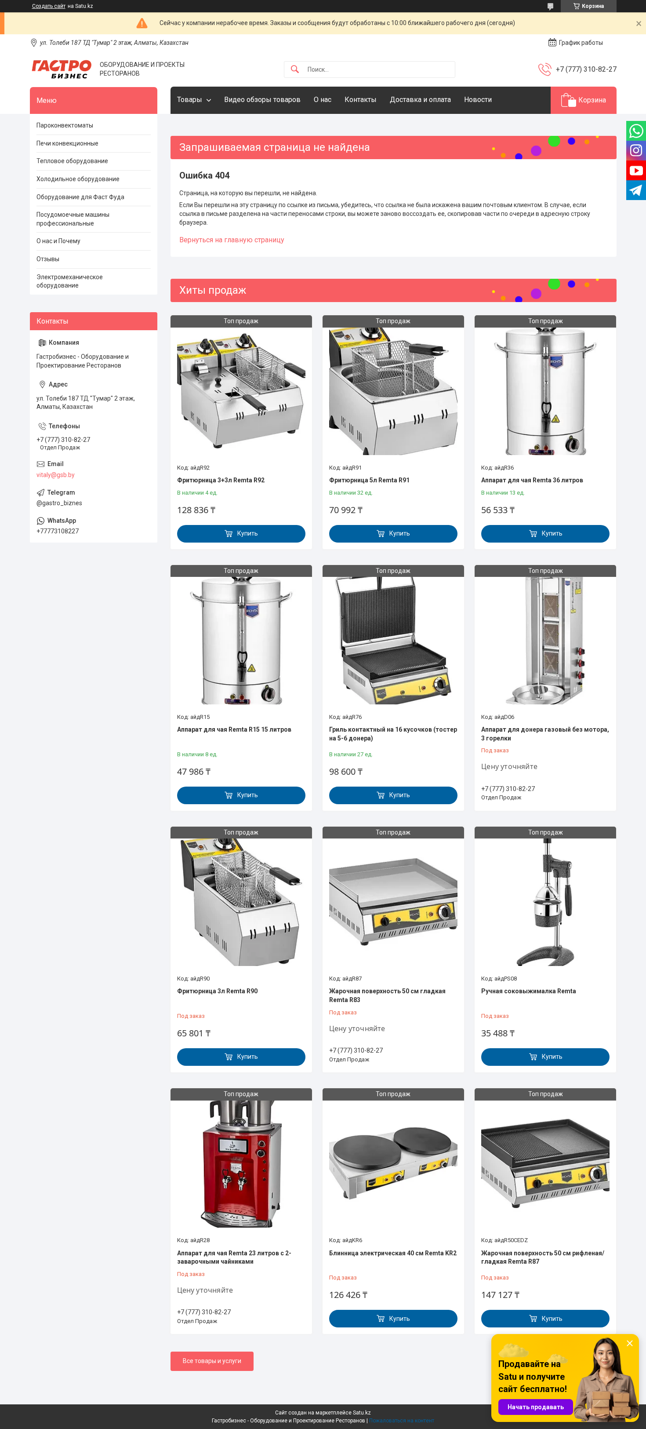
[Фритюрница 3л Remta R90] (241, 902)
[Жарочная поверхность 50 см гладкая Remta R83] (393, 902)
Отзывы (47, 258)
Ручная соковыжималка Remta (528, 991)
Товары (189, 99)
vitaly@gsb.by (55, 474)
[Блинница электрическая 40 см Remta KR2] (393, 1163)
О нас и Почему (58, 240)
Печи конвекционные (67, 143)
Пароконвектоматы (64, 125)
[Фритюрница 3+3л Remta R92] (241, 390)
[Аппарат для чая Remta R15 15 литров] (241, 640)
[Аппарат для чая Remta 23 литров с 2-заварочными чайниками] (241, 1163)
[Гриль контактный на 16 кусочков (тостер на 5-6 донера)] (393, 640)
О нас (322, 99)
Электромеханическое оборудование (69, 281)
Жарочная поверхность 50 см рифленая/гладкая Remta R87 (542, 1257)
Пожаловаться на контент (401, 1421)
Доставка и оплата (420, 99)
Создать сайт (48, 6)
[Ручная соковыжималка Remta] (545, 902)
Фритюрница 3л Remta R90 (217, 991)
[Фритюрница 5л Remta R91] (393, 390)
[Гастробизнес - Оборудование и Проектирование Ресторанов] (61, 69)
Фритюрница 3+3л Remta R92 (221, 480)
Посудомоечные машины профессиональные (72, 219)
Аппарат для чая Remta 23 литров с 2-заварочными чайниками (234, 1257)
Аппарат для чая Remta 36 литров (532, 480)
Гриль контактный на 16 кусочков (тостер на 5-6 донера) (393, 734)
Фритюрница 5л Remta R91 (369, 480)
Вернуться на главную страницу (231, 240)
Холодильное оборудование (78, 178)
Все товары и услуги (212, 1360)
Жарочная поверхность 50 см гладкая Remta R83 (387, 995)
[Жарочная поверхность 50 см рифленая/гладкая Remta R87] (545, 1163)
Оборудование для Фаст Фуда (80, 196)
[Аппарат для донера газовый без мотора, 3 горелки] (545, 640)
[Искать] (295, 70)
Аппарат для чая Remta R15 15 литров (234, 729)
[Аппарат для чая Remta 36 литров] (545, 390)
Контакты (361, 99)
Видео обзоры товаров (262, 99)
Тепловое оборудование (72, 160)
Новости (478, 99)
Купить (247, 533)
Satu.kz (362, 1413)
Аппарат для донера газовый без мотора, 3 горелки (545, 734)
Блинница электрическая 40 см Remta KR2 (393, 1253)
